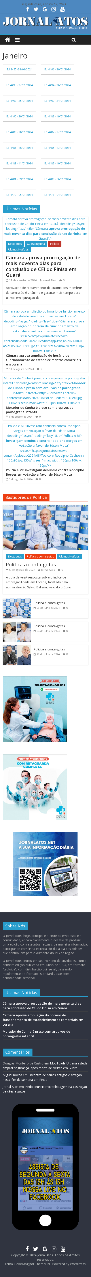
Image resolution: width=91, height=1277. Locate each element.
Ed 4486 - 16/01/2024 (19, 148)
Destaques (15, 244)
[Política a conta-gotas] (17, 601)
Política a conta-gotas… (33, 564)
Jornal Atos (49, 280)
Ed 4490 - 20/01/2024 (19, 116)
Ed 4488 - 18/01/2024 (19, 132)
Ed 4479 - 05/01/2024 (19, 195)
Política (54, 244)
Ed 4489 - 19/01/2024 (57, 116)
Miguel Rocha (12, 1075)
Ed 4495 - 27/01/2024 (19, 85)
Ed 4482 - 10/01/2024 (57, 163)
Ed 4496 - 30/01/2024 (57, 69)
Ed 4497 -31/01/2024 (19, 69)
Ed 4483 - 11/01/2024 (19, 163)
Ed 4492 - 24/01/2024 (57, 101)
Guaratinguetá (36, 244)
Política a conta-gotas (40, 556)
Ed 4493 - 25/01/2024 (19, 101)
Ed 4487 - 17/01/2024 (57, 132)
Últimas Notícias (18, 249)
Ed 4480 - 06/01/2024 (57, 179)
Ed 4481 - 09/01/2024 (19, 179)
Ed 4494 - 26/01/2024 (57, 85)
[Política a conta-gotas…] (45, 507)
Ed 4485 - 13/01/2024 (57, 148)
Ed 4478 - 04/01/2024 (57, 195)
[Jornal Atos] (8, 40)
